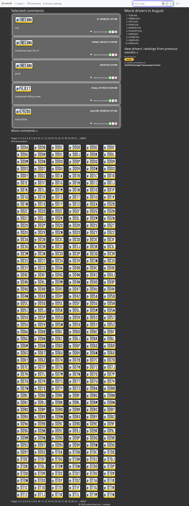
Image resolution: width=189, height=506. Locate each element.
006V (76, 353)
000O (59, 162)
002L (76, 218)
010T (76, 473)
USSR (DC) (133, 34)
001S (58, 197)
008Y (93, 417)
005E (59, 303)
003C (59, 239)
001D (111, 176)
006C (59, 332)
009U (59, 445)
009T (41, 445)
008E (59, 395)
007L (41, 374)
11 (42, 138)
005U (24, 325)
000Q (94, 162)
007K (24, 374)
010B (76, 452)
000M (24, 162)
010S (58, 473)
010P (111, 466)
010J (111, 459)
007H (76, 367)
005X (76, 325)
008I (24, 402)
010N (76, 466)
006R (111, 346)
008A (93, 388)
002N (111, 218)
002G (93, 211)
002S (93, 225)
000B (42, 147)
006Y (24, 360)
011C (24, 488)
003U (59, 261)
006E (93, 332)
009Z (41, 452)
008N (111, 402)
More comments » (24, 130)
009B (41, 424)
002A (93, 204)
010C (93, 452)
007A (59, 360)
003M (24, 254)
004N (76, 282)
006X (111, 353)
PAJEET (24, 88)
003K (93, 247)
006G (24, 339)
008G (93, 395)
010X (41, 480)
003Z (41, 268)
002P (41, 225)
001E (24, 183)
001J (111, 183)
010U (93, 473)
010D (111, 452)
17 (62, 138)
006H (41, 339)
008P (42, 410)
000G (24, 154)
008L (76, 402)
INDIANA (25, 20)
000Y (24, 176)
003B (42, 239)
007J (111, 367)
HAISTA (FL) (133, 40)
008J (42, 402)
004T (76, 289)
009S (24, 445)
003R (111, 254)
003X (111, 261)
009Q (93, 438)
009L (111, 431)
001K (24, 190)
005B (111, 296)
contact (106, 504)
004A (59, 268)
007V (111, 381)
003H (41, 247)
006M (24, 346)
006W (93, 353)
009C (59, 424)
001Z (76, 204)
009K (93, 431)
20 (72, 138)
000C (59, 147)
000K (93, 154)
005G (93, 303)
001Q (24, 197)
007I (93, 367)
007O (94, 374)
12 (45, 138)
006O (59, 346)
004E (24, 275)
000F (111, 147)
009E (93, 424)
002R (76, 225)
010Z (76, 480)
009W (93, 445)
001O (93, 190)
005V (41, 325)
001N (76, 190)
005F (76, 303)
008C (24, 395)
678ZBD (24, 111)
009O (59, 438)
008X (76, 417)
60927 (83, 138)
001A (58, 176)
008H (111, 395)
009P (76, 438)
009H (41, 431)
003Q (94, 254)
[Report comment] (91, 32)
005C (24, 303)
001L (41, 190)
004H (76, 275)
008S (93, 410)
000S (24, 169)
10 (39, 138)
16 (59, 138)
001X (41, 204)
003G (24, 247)
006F (111, 332)
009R (111, 438)
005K (59, 310)
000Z (41, 176)
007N (76, 374)
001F (41, 183)
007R (42, 381)
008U (24, 417)
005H (111, 303)
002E (59, 211)
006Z (41, 360)
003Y (24, 268)
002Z (111, 232)
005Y (93, 325)
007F (41, 367)
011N (110, 495)
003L (111, 247)
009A (24, 424)
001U (93, 197)
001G (58, 183)
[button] (178, 3)
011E (58, 488)
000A (24, 147)
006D (76, 332)
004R (41, 289)
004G (59, 275)
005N (111, 310)
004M (59, 282)
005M (94, 310)
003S (24, 261)
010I (93, 459)
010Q (24, 473)
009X (111, 445)
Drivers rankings (53, 3)
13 (49, 138)
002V (41, 232)
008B (111, 388)
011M (93, 495)
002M (93, 218)
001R (41, 197)
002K (59, 218)
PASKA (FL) (133, 43)
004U (93, 289)
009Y (24, 452)
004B (76, 268)
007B (76, 360)
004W (24, 296)
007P (111, 374)
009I (59, 431)
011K (58, 495)
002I (24, 218)
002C (24, 211)
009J (76, 431)
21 (76, 138)
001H (76, 183)
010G (58, 459)
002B (111, 204)
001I (93, 183)
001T (76, 197)
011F (76, 488)
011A (93, 480)
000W (94, 169)
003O (59, 254)
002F (76, 211)
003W (94, 261)
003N (41, 254)
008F (76, 395)
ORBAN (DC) (134, 18)
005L (76, 310)
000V (76, 169)
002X (76, 232)
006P (76, 346)
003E (93, 239)
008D (41, 395)
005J (42, 310)
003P (76, 254)
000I (59, 154)
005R (76, 317)
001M (59, 190)
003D (76, 239)
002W (59, 232)
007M (59, 374)
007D (111, 360)
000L (111, 154)
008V (41, 417)
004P (111, 282)
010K (24, 466)
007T (76, 381)
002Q (59, 225)
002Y (93, 232)
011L (76, 495)
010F (41, 459)
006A (24, 332)
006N (41, 346)
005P (42, 317)
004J (111, 275)
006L (111, 339)
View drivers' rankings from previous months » (151, 51)
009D (76, 424)
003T (41, 261)
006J (76, 339)
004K (24, 282)
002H (111, 211)
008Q (59, 410)
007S (59, 381)
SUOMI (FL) (133, 37)
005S (93, 317)
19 (69, 138)
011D (41, 488)
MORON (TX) (134, 27)
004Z (76, 296)
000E (93, 147)
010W (24, 480)
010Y (58, 480)
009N (41, 438)
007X (41, 388)
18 (66, 138)
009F (111, 424)
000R (111, 162)
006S (24, 353)
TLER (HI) (132, 15)
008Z (111, 417)
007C (94, 360)
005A (93, 296)
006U (59, 353)
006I (59, 339)
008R (76, 410)
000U (59, 169)
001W (24, 204)
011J (41, 495)
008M (94, 402)
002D (41, 211)
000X (111, 169)
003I (59, 247)
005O (24, 317)
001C (93, 176)
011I (24, 495)
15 (56, 138)
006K (93, 339)
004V (111, 289)
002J (41, 218)
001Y (58, 204)
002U (24, 232)
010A (58, 452)
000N (41, 162)
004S (59, 289)
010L (41, 466)
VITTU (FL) (133, 21)
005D (41, 303)
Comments (35, 3)
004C (93, 268)
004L (41, 282)
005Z (111, 325)
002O (24, 225)
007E (24, 367)
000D (76, 147)
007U (94, 381)
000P (76, 162)
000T (41, 169)
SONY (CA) (133, 24)
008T (111, 410)
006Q (93, 346)
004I (93, 275)
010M (59, 466)
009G (24, 431)
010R (41, 473)
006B (41, 332)
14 (52, 138)
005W (59, 325)
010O (93, 466)
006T (41, 353)
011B (110, 480)
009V (76, 445)
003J (76, 247)
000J (76, 154)
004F (41, 275)
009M (24, 438)
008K (59, 402)
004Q (24, 289)
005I (24, 310)
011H (110, 488)
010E (24, 459)
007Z (76, 388)
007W (24, 388)
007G (59, 367)
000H (41, 154)
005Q (59, 317)
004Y (59, 296)
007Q (24, 381)
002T (111, 225)
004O (93, 282)
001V (110, 197)
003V (76, 261)
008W (59, 417)
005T (111, 317)
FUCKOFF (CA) (135, 31)
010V (110, 473)
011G (93, 488)
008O (24, 410)
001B (76, 176)
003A (24, 239)
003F (111, 239)
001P (111, 190)
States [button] (20, 3)
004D (111, 268)
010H (76, 459)
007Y (59, 388)
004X (41, 296)
